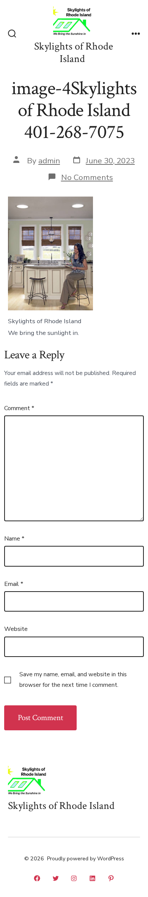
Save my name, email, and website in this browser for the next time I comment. (73, 680)
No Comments (87, 177)
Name (14, 538)
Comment (19, 408)
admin (49, 160)
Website (16, 629)
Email (13, 584)
